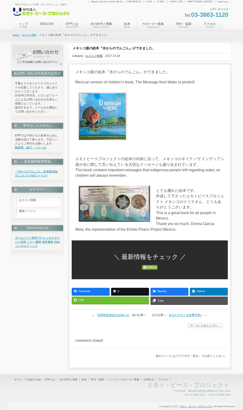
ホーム (18, 379)
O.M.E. (161, 1)
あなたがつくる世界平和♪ (185, 315)
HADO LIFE (176, 1)
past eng (223, 1)
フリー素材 (34, 241)
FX (40, 237)
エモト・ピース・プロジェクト (196, 406)
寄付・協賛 (184, 25)
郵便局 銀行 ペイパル (30, 147)
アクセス (210, 25)
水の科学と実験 (101, 25)
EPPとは (72, 25)
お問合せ (148, 379)
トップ (23, 25)
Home (16, 35)
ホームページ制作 (26, 237)
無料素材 (47, 241)
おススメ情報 (29, 35)
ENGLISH (47, 24)
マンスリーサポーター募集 (123, 379)
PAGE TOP (232, 392)
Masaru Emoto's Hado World (106, 1)
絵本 (127, 25)
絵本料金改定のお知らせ (113, 315)
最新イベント (27, 211)
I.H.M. (149, 1)
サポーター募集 (153, 25)
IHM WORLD (134, 1)
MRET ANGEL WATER (200, 1)
